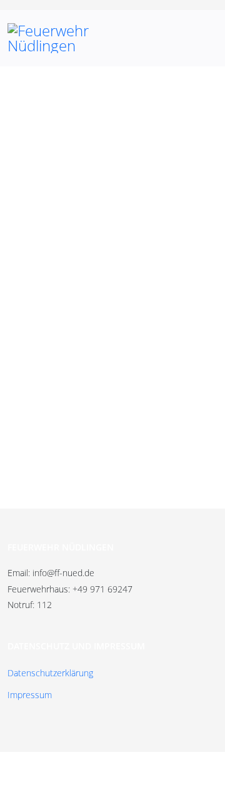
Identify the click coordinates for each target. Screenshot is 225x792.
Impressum (30, 695)
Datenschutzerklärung (50, 673)
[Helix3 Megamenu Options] (203, 38)
